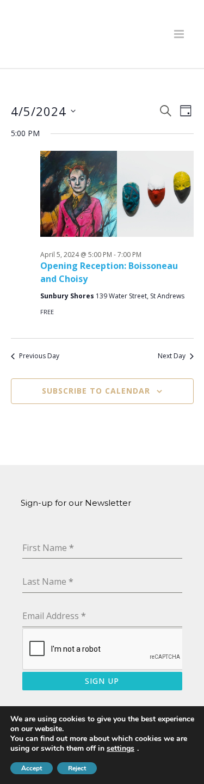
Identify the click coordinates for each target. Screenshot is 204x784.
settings (120, 748)
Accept (31, 768)
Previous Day (39, 356)
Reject (77, 768)
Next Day (172, 356)
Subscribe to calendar (96, 391)
